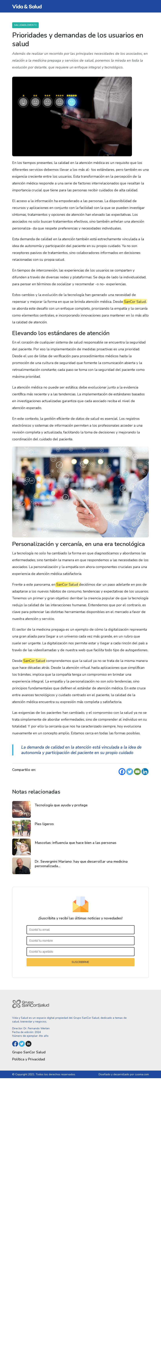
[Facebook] (122, 771)
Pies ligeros (44, 824)
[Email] (137, 771)
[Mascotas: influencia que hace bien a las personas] (21, 847)
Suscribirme (80, 962)
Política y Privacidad (28, 1059)
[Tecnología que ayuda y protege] (21, 809)
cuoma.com (142, 1074)
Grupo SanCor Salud (29, 1052)
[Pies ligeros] (21, 828)
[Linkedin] (145, 771)
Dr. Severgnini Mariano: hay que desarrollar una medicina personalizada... (81, 863)
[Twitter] (129, 771)
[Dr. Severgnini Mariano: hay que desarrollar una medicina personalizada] (21, 865)
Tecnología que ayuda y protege (61, 805)
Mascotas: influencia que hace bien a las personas (75, 842)
